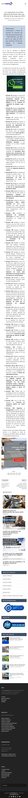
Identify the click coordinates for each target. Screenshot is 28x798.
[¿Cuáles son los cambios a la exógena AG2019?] (14, 559)
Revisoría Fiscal (6, 592)
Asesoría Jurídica (7, 589)
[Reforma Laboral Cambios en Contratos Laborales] (5, 658)
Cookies (3, 771)
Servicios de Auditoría (6, 729)
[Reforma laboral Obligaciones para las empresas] (5, 649)
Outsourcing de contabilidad (8, 728)
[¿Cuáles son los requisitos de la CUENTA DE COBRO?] (14, 544)
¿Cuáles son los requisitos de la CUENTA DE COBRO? (13, 554)
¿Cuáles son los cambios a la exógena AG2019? (14, 562)
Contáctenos (17, 87)
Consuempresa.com (14, 794)
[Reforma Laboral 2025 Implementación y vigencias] (5, 640)
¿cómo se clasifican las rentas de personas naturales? (12, 532)
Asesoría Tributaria (7, 575)
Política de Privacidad (6, 772)
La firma (3, 696)
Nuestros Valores (5, 698)
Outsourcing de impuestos (14, 20)
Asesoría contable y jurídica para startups (13, 595)
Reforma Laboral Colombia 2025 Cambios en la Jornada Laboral (17, 665)
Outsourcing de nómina (7, 724)
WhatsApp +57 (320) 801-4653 (8, 754)
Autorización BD (5, 775)
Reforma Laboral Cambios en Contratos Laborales (17, 656)
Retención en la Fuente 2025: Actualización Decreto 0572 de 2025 (17, 674)
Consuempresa (13, 18)
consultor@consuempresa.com (11, 436)
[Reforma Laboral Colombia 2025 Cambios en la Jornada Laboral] (5, 667)
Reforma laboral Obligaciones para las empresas (17, 647)
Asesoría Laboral (7, 579)
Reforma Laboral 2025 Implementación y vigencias (16, 638)
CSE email (3, 777)
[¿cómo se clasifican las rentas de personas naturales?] (14, 522)
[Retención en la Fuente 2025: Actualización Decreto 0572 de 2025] (5, 676)
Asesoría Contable (7, 582)
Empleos (3, 701)
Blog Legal (3, 700)
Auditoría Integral (7, 585)
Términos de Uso (5, 769)
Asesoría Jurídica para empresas (9, 723)
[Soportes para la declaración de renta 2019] (14, 501)
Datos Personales (5, 774)
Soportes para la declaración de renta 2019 (13, 511)
